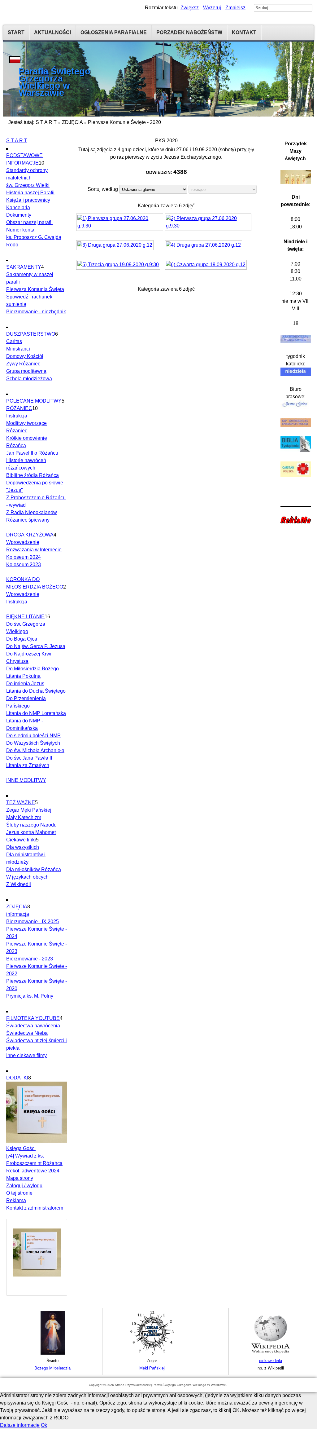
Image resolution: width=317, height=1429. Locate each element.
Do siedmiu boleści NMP (33, 735)
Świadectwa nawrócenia (33, 1025)
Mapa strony (19, 1178)
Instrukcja (16, 415)
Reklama (16, 1200)
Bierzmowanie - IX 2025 (32, 921)
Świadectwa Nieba (27, 1033)
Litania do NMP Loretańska (36, 713)
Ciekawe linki (21, 839)
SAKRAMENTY (23, 267)
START (16, 32)
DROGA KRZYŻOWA (30, 534)
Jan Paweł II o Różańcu (32, 453)
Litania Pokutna (23, 676)
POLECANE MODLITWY (34, 401)
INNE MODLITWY (26, 780)
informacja (17, 914)
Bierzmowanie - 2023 (29, 958)
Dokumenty (18, 215)
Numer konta (20, 229)
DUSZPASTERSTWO (30, 334)
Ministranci (18, 348)
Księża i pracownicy (28, 200)
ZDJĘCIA (72, 122)
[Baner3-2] (270, 1353)
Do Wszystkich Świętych (33, 743)
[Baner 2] (152, 1353)
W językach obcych (27, 877)
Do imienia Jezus (25, 683)
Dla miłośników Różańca (33, 869)
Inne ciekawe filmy (26, 1055)
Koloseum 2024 (23, 557)
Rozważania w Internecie (34, 549)
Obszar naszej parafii (29, 222)
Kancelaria (18, 207)
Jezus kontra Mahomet (31, 832)
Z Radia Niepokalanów (31, 512)
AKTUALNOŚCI (52, 32)
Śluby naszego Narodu (31, 824)
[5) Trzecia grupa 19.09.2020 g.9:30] (119, 265)
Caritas (14, 341)
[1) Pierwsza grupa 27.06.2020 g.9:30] (120, 223)
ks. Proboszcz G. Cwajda (33, 237)
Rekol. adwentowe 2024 (32, 1170)
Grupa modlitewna (26, 371)
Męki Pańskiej (152, 1368)
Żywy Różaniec (23, 363)
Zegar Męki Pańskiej (28, 810)
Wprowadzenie (22, 542)
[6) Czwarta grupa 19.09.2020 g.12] (206, 265)
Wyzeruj (212, 7)
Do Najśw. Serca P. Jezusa (35, 646)
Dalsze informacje (20, 1425)
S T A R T (46, 122)
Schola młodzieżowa (29, 378)
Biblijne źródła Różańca (32, 475)
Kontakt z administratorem (34, 1208)
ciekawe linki (270, 1360)
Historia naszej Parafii (30, 192)
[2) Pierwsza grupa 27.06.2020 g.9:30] (209, 223)
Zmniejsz (235, 7)
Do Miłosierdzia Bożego (32, 668)
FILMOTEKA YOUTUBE (33, 1018)
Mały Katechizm (23, 817)
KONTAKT (244, 32)
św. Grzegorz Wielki (28, 185)
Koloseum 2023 (23, 564)
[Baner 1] (53, 1353)
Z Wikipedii (18, 884)
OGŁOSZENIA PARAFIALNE (113, 32)
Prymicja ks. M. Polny (29, 996)
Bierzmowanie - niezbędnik (36, 311)
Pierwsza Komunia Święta (35, 289)
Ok (44, 1425)
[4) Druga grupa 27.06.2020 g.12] (204, 246)
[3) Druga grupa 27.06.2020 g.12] (115, 246)
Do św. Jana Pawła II (29, 758)
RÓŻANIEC (19, 408)
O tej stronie (19, 1193)
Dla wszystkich (22, 847)
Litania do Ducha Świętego (36, 691)
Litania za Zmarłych (27, 765)
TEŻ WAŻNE (20, 802)
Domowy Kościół (24, 356)
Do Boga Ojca (21, 639)
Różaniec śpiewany (28, 520)
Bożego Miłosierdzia (52, 1368)
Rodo (12, 244)
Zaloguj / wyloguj (25, 1185)
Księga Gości (21, 1148)
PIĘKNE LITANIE (25, 616)
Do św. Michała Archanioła (35, 750)
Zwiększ (189, 7)
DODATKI (17, 1077)
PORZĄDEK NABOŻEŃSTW (189, 32)
